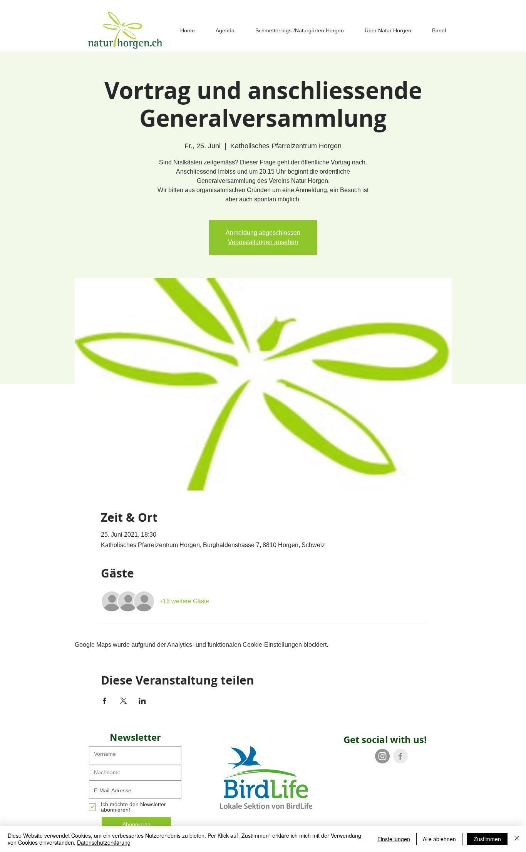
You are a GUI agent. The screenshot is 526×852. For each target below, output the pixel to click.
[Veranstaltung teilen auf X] (123, 701)
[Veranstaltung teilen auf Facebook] (104, 701)
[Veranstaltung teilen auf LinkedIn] (142, 701)
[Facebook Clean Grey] (400, 756)
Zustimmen (487, 839)
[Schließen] (516, 839)
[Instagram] (382, 756)
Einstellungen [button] (393, 839)
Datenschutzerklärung (104, 842)
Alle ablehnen (439, 839)
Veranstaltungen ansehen (263, 242)
